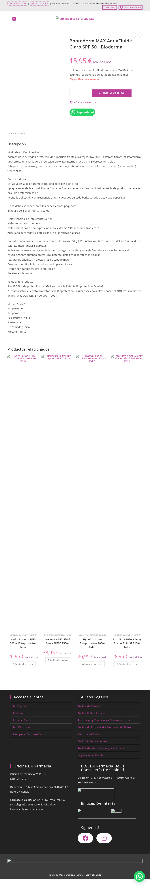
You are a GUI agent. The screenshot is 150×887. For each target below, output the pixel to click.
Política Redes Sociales (91, 713)
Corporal (14, 634)
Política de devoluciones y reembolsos (101, 748)
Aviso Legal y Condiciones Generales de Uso (104, 720)
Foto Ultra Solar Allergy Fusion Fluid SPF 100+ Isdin (127, 643)
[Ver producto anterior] (133, 35)
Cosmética (24, 634)
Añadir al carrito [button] (23, 664)
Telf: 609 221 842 (17, 3)
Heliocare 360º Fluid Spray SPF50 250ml (57, 641)
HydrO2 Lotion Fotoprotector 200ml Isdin (92, 643)
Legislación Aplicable (90, 755)
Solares (33, 634)
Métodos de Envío (89, 734)
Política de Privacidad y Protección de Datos (104, 727)
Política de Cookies (89, 706)
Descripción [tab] (17, 133)
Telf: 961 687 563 (39, 3)
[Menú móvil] (140, 18)
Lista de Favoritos (132, 7)
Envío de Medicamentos (92, 741)
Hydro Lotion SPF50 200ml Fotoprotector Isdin (23, 643)
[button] (83, 102)
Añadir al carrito (111, 93)
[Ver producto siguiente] (139, 35)
